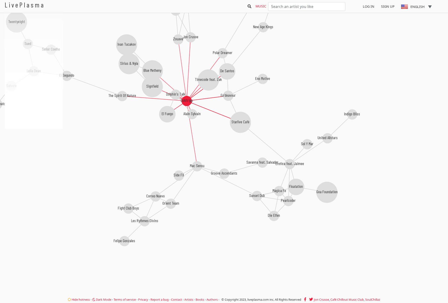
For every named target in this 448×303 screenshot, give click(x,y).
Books (200, 299)
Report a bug (159, 299)
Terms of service (125, 299)
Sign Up (388, 6)
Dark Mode (103, 299)
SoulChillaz (372, 299)
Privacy (143, 299)
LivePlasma (25, 5)
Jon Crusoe (321, 299)
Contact (176, 299)
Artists (188, 299)
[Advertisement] (34, 154)
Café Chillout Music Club (347, 299)
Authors (212, 299)
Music (261, 6)
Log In (368, 6)
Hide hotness (80, 299)
